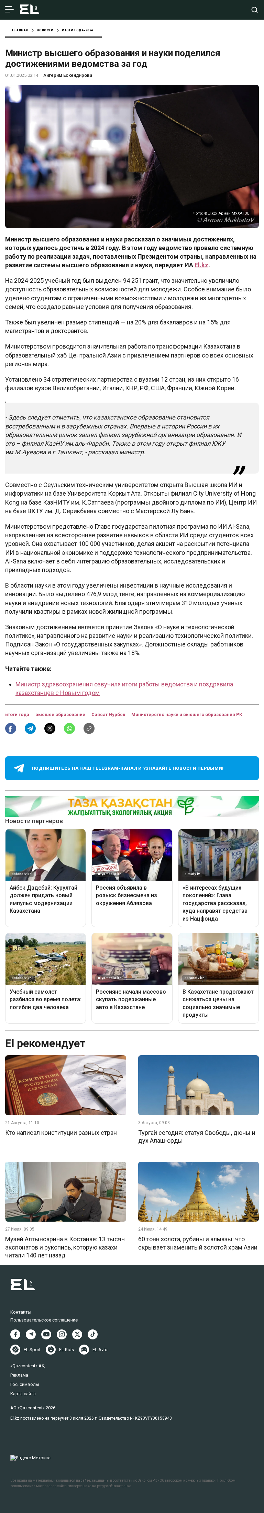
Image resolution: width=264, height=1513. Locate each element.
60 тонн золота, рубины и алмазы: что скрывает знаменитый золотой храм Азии (197, 1243)
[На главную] (29, 9)
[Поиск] (254, 10)
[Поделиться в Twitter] (49, 728)
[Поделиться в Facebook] (10, 728)
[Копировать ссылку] (89, 728)
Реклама (19, 1375)
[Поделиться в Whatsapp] (69, 728)
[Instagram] (62, 1334)
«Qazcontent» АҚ (27, 1365)
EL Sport (32, 1349)
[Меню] (9, 9)
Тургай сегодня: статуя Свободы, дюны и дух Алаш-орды (196, 1136)
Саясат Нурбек (108, 714)
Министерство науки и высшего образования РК (186, 714)
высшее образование (60, 714)
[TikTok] (93, 1334)
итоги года (17, 714)
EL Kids (66, 1349)
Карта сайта (23, 1393)
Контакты (20, 1312)
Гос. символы (24, 1384)
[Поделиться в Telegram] (30, 728)
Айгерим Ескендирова (67, 75)
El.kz (201, 265)
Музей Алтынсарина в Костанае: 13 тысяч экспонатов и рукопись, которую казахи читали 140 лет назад (65, 1247)
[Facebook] (15, 1334)
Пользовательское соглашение (44, 1320)
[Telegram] (31, 1334)
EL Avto (100, 1349)
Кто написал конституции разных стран (61, 1132)
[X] (77, 1334)
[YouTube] (46, 1334)
